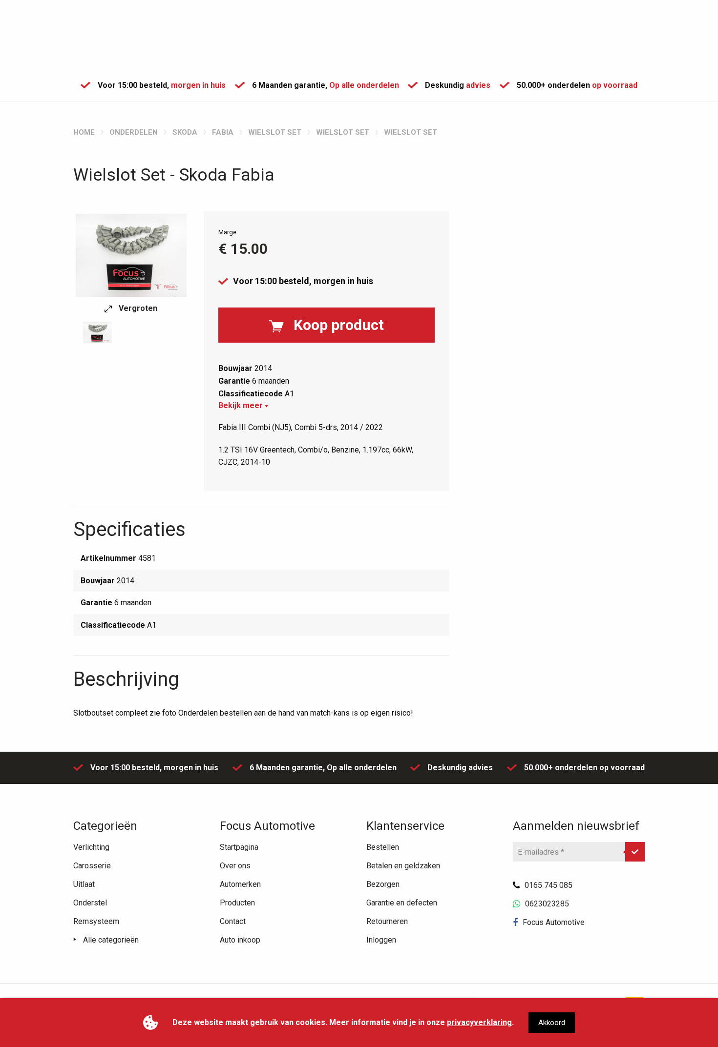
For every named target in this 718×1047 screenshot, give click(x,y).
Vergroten (137, 308)
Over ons (235, 865)
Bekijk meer (241, 405)
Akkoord (551, 1022)
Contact (233, 921)
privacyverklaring (479, 1022)
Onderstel (90, 902)
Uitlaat (84, 884)
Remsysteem (96, 921)
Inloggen (381, 939)
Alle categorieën (111, 939)
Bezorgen (383, 884)
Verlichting (91, 847)
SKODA (184, 132)
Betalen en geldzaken (403, 865)
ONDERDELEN (133, 132)
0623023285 (547, 903)
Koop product (339, 324)
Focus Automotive (554, 922)
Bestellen (382, 847)
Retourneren (387, 921)
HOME (84, 132)
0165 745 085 (548, 885)
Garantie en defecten (401, 902)
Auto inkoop (240, 939)
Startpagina (239, 847)
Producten (237, 902)
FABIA (222, 132)
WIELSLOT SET (274, 132)
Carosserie (92, 865)
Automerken (240, 884)
